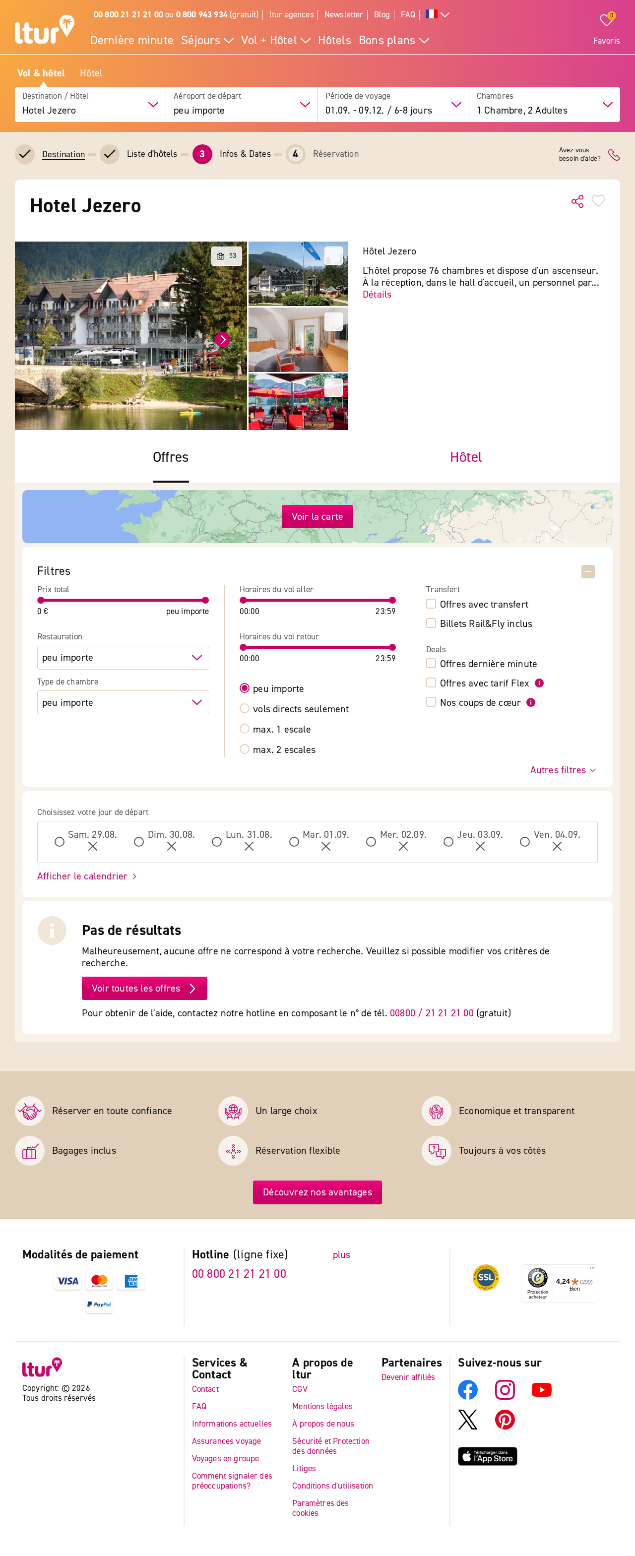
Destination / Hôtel (55, 96)
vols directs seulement (301, 709)
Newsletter (344, 14)
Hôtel (91, 73)
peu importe (278, 689)
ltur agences (291, 14)
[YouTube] (542, 1397)
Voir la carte (318, 516)
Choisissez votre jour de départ (92, 812)
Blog (382, 14)
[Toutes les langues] (437, 15)
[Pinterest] (505, 1427)
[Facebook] (468, 1397)
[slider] (41, 600)
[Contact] (614, 155)
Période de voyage (358, 96)
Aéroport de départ (207, 96)
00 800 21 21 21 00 (239, 1274)
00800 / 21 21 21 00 (432, 1013)
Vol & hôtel (41, 73)
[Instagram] (505, 1397)
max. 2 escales (284, 750)
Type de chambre (68, 682)
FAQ (408, 14)
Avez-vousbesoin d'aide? (580, 154)
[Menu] (592, 1271)
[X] (468, 1427)
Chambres (495, 96)
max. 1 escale (282, 730)
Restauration (59, 637)
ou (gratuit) (176, 14)
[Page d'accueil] (44, 30)
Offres (171, 457)
